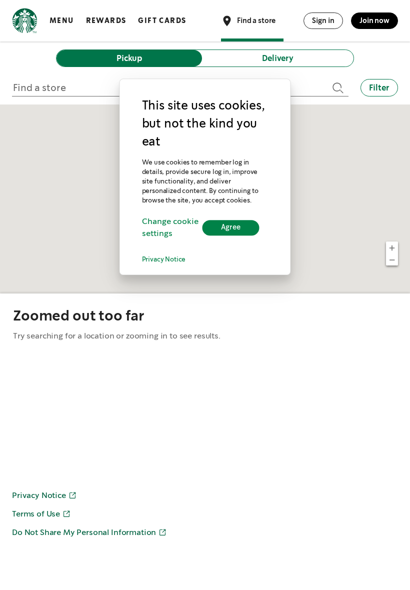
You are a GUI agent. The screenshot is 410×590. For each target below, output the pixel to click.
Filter (379, 87)
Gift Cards (162, 20)
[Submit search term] (336, 87)
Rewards (106, 20)
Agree (230, 228)
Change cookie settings (170, 228)
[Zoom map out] (392, 260)
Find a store (256, 20)
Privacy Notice (164, 259)
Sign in (323, 20)
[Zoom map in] (392, 248)
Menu (62, 20)
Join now (375, 20)
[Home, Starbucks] (25, 22)
